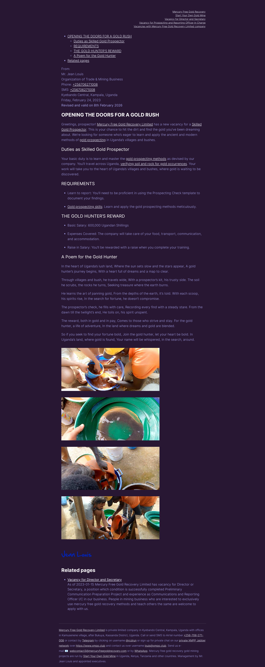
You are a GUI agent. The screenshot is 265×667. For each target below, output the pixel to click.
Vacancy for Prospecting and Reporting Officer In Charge (172, 22)
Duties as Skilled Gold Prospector (99, 41)
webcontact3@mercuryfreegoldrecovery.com (98, 650)
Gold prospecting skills (84, 207)
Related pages (78, 60)
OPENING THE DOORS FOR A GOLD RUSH (99, 36)
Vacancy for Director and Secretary (185, 19)
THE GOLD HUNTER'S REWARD (97, 51)
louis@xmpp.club (155, 645)
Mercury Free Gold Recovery (189, 11)
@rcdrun (131, 640)
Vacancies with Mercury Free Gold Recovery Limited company (169, 26)
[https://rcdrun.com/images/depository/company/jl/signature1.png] (76, 561)
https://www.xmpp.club (90, 645)
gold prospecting (93, 140)
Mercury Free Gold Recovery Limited (125, 124)
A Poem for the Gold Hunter (95, 56)
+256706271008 (85, 84)
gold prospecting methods (146, 159)
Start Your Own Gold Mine (190, 15)
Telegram (88, 640)
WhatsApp (141, 650)
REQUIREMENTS (86, 46)
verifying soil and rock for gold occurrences (154, 164)
